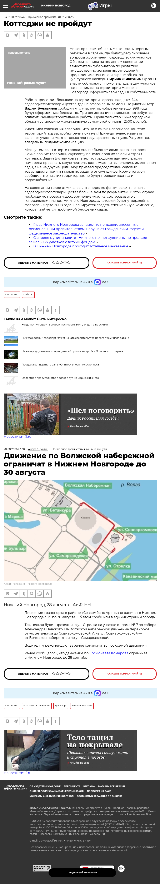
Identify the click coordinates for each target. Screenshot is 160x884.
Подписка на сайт (99, 791)
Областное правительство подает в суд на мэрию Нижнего (60, 377)
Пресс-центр (72, 786)
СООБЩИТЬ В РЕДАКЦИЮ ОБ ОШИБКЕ (99, 796)
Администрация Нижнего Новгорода (28, 583)
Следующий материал (82, 872)
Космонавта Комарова (109, 653)
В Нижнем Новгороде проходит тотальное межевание (80, 246)
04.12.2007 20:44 (14, 17)
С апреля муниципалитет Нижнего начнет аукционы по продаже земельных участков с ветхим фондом (88, 240)
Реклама (89, 786)
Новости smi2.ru (17, 437)
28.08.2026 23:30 (14, 449)
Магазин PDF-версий (111, 786)
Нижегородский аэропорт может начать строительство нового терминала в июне (75, 337)
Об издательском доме (45, 786)
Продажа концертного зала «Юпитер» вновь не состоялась (60, 364)
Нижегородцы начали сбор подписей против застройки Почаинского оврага (72, 351)
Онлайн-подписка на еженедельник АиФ (57, 791)
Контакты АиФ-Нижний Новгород (52, 796)
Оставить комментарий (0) (125, 262)
